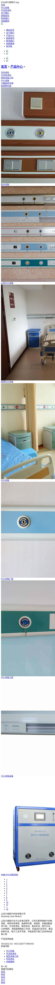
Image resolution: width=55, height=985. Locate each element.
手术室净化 (11, 954)
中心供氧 (10, 951)
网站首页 (10, 30)
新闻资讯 (10, 38)
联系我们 (10, 41)
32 (7, 909)
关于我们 (10, 33)
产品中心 (10, 35)
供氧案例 (10, 962)
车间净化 (10, 959)
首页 (4, 66)
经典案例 (10, 43)
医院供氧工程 (12, 956)
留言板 (9, 46)
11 (7, 905)
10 (7, 902)
